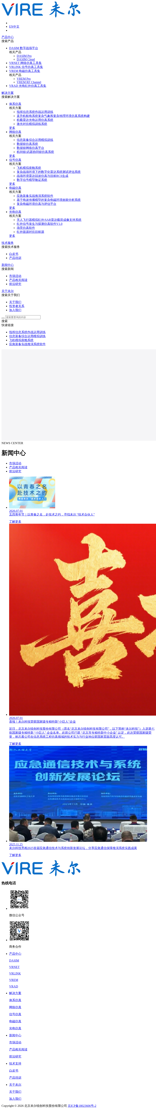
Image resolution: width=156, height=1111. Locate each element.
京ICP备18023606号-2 (82, 1105)
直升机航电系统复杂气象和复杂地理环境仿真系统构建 (53, 115)
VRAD (13, 986)
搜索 (5, 321)
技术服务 (8, 242)
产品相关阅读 (18, 280)
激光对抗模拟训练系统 (32, 123)
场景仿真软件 (26, 227)
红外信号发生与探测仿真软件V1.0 (39, 223)
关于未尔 (8, 291)
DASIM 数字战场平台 (23, 48)
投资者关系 (16, 306)
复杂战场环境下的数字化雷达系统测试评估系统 (49, 171)
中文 (16, 26)
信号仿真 (15, 159)
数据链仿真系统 (27, 143)
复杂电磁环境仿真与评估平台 (36, 203)
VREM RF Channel (29, 82)
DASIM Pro (24, 55)
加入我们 (15, 310)
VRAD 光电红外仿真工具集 (27, 85)
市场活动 (15, 276)
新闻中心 (8, 265)
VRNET (14, 967)
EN (11, 26)
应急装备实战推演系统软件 (35, 195)
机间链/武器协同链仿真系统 (35, 151)
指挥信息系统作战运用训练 (35, 111)
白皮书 (13, 253)
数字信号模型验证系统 (32, 179)
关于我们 (15, 302)
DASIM (14, 960)
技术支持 (15, 1063)
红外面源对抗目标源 (30, 231)
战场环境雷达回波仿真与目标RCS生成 (42, 175)
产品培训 (15, 257)
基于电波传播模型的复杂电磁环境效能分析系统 (49, 199)
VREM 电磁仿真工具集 (24, 71)
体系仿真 (15, 103)
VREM (13, 980)
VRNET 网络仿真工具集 (25, 63)
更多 (12, 127)
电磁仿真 (15, 187)
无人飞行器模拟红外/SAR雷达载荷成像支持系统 (49, 219)
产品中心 (8, 37)
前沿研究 (15, 284)
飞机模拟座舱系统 (29, 167)
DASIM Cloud (26, 59)
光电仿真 (15, 211)
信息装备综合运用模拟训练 (35, 139)
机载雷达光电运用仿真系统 (35, 119)
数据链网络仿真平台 (30, 147)
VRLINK (15, 973)
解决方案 (8, 92)
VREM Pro (24, 78)
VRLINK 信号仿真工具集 (26, 67)
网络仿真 (15, 131)
